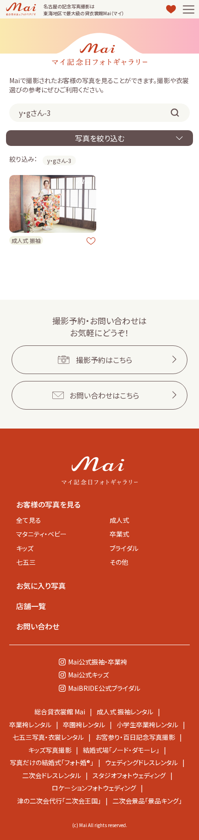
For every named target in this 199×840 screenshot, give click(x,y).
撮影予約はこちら (104, 359)
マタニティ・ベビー (41, 533)
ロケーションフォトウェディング (94, 787)
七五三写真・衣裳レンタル (48, 737)
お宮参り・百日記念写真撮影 (135, 737)
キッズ (24, 548)
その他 (119, 562)
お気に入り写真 (41, 585)
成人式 (119, 520)
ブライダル (124, 548)
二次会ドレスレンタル (51, 775)
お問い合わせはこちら (104, 395)
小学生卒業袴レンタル (147, 724)
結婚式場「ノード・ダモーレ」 (121, 750)
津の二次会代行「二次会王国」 (59, 800)
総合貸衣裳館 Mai (59, 711)
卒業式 (119, 533)
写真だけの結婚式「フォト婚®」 (51, 762)
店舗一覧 (31, 605)
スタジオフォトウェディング (129, 775)
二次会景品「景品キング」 (147, 800)
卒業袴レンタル (30, 724)
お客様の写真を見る (48, 504)
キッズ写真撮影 (49, 750)
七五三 (26, 562)
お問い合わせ (37, 626)
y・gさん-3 (59, 160)
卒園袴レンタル (84, 724)
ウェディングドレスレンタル (141, 762)
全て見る (28, 520)
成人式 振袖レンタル (125, 711)
